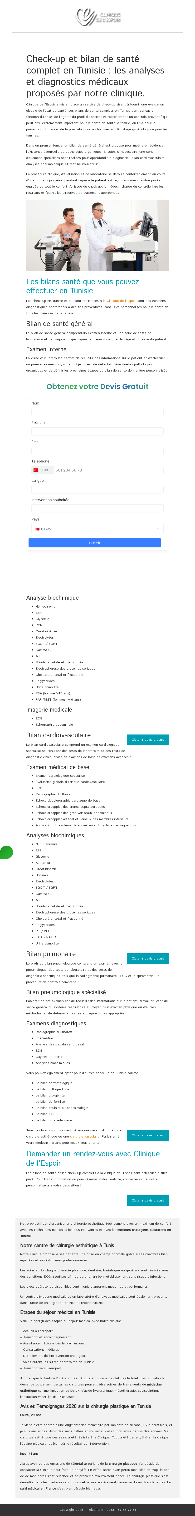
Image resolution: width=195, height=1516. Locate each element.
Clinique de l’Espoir (121, 301)
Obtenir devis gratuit (148, 739)
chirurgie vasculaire (85, 1136)
